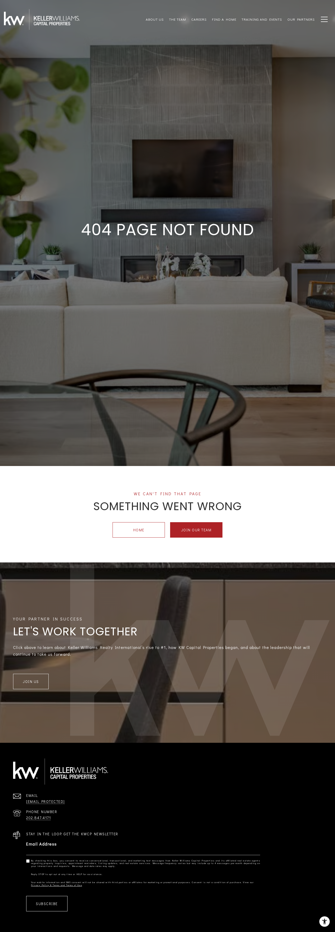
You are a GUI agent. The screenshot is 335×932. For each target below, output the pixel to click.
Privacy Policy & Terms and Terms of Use (56, 885)
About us (155, 19)
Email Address (41, 844)
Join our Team (196, 529)
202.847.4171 (38, 817)
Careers (199, 19)
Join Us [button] (31, 681)
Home (138, 529)
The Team (177, 19)
